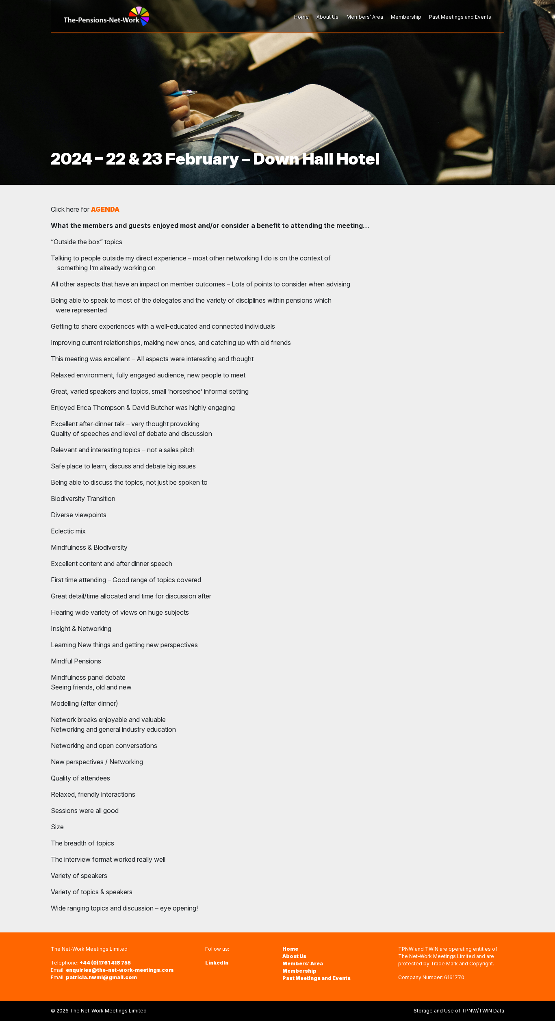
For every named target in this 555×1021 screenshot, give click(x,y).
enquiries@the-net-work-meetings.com (119, 970)
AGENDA (105, 209)
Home (290, 949)
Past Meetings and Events (316, 978)
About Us (294, 956)
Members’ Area (302, 963)
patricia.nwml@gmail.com (101, 977)
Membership (299, 971)
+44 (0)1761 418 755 (105, 963)
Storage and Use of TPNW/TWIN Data (459, 1011)
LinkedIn (216, 963)
